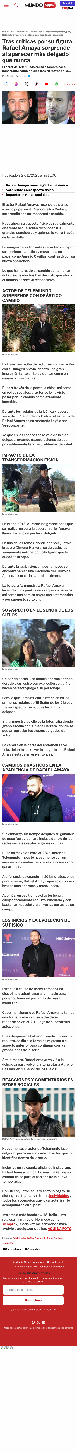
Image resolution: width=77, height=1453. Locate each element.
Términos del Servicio (25, 1266)
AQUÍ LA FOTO (59, 1229)
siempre (8, 1224)
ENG (70, 8)
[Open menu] (6, 5)
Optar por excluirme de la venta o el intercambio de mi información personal (38, 1328)
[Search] (16, 5)
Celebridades (35, 31)
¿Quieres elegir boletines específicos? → (33, 1309)
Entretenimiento (18, 31)
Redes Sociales (55, 1238)
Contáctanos (54, 1261)
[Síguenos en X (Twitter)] (38, 1322)
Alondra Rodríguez (16, 76)
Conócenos (38, 1261)
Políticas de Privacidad (51, 1266)
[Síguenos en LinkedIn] (43, 1322)
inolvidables (59, 1196)
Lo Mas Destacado (36, 1238)
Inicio (5, 31)
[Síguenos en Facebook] (33, 1322)
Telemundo (7, 1243)
